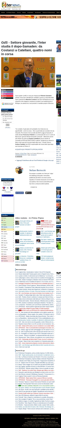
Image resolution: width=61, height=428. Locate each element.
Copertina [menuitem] (30, 12)
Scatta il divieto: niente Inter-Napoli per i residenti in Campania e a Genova (39, 289)
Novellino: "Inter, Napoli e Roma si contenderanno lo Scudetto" (36, 403)
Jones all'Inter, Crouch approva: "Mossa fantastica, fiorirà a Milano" (37, 285)
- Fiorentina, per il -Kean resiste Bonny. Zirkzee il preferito (39, 304)
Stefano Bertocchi (20, 155)
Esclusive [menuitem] (38, 12)
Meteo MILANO (7, 195)
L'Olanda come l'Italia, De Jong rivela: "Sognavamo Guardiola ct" (36, 360)
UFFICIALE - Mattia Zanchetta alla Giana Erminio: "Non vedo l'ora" (37, 316)
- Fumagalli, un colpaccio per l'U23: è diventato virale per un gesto (38, 333)
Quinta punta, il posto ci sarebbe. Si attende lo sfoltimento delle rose (26, 233)
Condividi (20, 192)
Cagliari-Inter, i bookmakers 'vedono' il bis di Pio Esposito (34, 272)
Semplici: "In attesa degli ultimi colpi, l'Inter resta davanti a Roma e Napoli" (39, 295)
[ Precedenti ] (8, 192)
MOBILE (53, 418)
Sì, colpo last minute (7, 116)
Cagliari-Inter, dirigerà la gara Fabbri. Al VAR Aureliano (33, 308)
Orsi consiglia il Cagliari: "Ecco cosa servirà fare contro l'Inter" (35, 399)
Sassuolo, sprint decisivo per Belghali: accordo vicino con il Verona (37, 372)
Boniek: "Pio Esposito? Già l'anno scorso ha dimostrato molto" (35, 383)
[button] (7, 125)
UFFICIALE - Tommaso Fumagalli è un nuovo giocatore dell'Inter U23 (37, 380)
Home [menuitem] (3, 12)
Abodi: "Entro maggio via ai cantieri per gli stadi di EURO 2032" (36, 364)
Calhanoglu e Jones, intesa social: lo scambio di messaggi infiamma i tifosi (39, 278)
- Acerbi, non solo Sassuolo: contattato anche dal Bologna (37, 389)
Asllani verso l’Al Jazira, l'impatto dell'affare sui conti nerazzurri (37, 362)
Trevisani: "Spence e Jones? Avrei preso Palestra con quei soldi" (36, 382)
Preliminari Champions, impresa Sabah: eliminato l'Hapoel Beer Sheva (38, 358)
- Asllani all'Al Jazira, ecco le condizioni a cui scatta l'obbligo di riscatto (39, 326)
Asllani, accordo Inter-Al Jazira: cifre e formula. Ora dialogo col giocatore (38, 407)
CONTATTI (47, 418)
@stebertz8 (33, 155)
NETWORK (27, 418)
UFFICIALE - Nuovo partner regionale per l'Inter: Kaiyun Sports (36, 306)
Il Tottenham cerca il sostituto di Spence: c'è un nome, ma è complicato (38, 281)
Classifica (5, 215)
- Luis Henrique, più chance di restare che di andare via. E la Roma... (38, 293)
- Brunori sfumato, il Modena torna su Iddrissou (37, 301)
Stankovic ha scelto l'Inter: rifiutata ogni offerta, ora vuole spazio (38, 370)
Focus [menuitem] (19, 12)
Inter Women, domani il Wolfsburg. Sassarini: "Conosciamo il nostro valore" (39, 374)
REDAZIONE (34, 418)
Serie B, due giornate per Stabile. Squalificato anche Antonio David (37, 391)
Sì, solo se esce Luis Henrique (8, 119)
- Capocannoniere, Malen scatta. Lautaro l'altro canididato (37, 405)
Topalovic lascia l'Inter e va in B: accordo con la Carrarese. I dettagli (37, 324)
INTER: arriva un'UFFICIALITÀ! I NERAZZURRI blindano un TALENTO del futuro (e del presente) (45, 224)
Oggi (58, 143)
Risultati (8, 127)
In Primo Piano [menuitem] (11, 12)
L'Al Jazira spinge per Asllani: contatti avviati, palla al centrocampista (47, 258)
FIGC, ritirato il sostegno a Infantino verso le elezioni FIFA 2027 (36, 279)
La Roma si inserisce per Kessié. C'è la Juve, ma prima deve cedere (39, 357)
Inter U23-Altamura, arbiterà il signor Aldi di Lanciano (33, 395)
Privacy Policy (46, 415)
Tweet (29, 192)
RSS (57, 418)
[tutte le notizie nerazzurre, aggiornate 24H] (11, 4)
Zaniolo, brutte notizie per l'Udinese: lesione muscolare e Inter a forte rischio (39, 393)
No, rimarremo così (7, 122)
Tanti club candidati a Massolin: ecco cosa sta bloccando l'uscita (38, 385)
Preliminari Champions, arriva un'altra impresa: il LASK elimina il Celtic (38, 353)
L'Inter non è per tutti (24, 347)
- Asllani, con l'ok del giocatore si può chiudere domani (47, 241)
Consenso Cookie (37, 415)
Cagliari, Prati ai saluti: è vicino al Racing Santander (33, 376)
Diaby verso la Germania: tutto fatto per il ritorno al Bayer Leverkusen (37, 299)
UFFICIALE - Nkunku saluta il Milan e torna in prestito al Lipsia (36, 368)
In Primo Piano (23, 153)
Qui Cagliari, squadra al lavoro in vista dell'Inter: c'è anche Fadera (36, 366)
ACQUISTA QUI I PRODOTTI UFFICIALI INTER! (29, 149)
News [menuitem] (24, 12)
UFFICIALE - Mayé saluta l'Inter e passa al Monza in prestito (35, 378)
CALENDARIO (41, 418)
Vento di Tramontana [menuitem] (48, 12)
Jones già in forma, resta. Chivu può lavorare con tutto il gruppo (37, 291)
